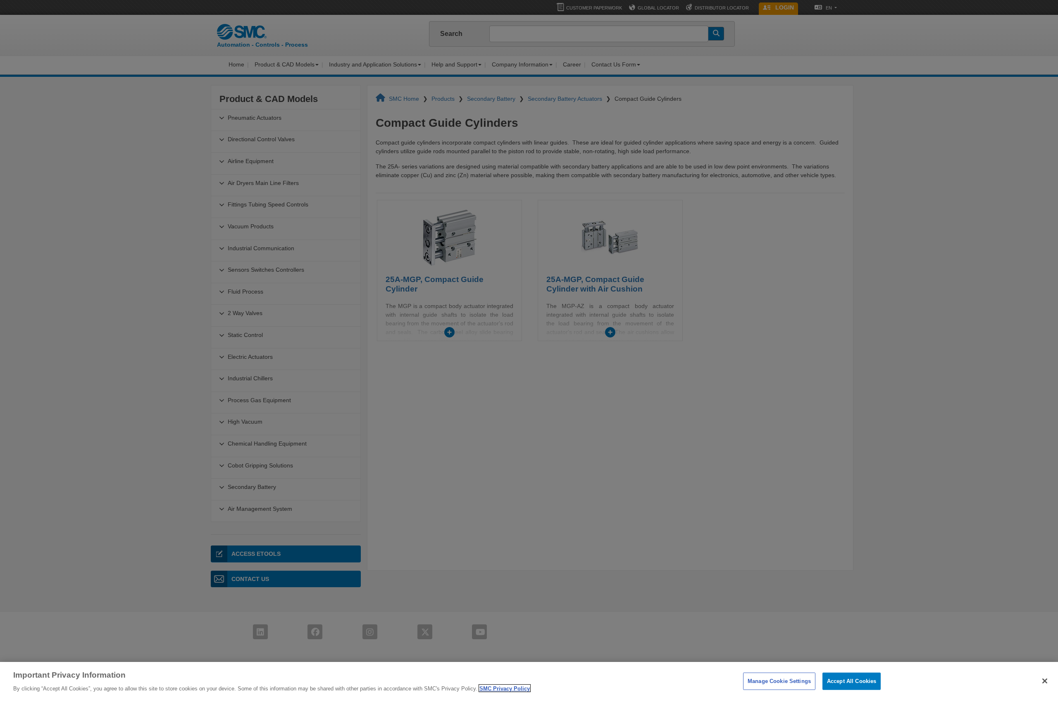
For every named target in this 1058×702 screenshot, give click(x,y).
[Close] (1045, 681)
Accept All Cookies (851, 681)
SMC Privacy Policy (504, 688)
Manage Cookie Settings (779, 681)
